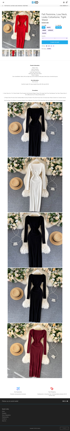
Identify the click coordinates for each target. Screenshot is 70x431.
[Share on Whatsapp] (66, 5)
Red (43, 27)
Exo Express (38, 428)
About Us (4, 421)
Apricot (50, 30)
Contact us (4, 419)
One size (58, 27)
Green (44, 30)
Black (44, 33)
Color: (44, 25)
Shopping (4, 413)
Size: (58, 25)
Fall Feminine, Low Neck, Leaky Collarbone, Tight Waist (16, 5)
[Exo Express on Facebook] (63, 401)
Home (3, 411)
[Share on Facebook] (47, 46)
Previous (4, 30)
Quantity (43, 36)
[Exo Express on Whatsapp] (66, 401)
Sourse (49, 48)
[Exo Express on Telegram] (67, 401)
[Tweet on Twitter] (49, 46)
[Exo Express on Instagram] (64, 401)
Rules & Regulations (6, 415)
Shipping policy (5, 417)
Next (38, 30)
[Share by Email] (67, 5)
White (49, 27)
